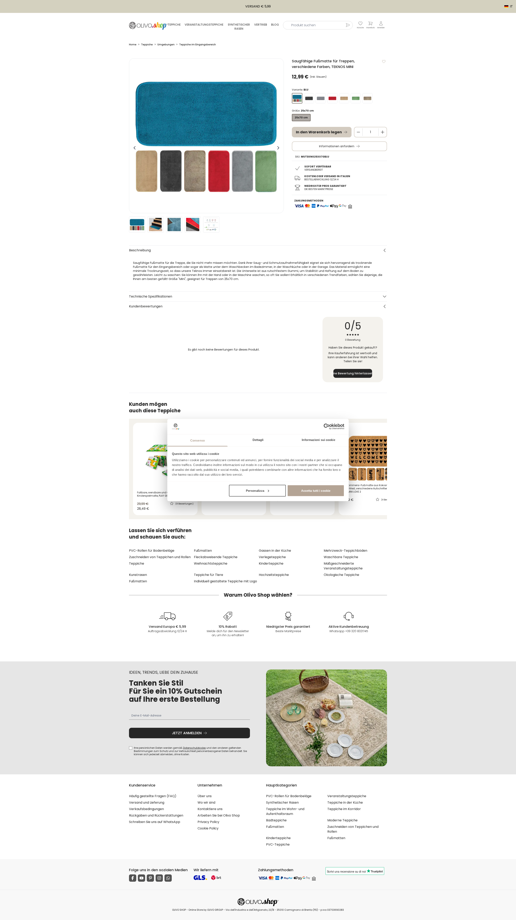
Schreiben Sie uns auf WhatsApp (154, 822)
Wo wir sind (206, 802)
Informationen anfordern (336, 146)
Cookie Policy (208, 828)
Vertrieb (260, 25)
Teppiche (174, 25)
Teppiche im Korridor (344, 809)
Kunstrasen (138, 574)
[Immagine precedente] (135, 148)
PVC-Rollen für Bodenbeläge (151, 550)
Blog (275, 25)
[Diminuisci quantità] (358, 132)
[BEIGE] (344, 98)
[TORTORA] (367, 98)
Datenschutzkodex (194, 748)
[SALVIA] (356, 98)
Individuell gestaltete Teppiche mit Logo (225, 581)
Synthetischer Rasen (239, 27)
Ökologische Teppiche (341, 574)
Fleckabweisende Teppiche (215, 557)
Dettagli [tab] (258, 440)
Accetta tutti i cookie (315, 490)
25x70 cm (301, 117)
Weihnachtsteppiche (210, 563)
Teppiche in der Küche (345, 802)
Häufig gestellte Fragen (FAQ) (152, 796)
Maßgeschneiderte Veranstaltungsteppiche (343, 566)
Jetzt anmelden (187, 732)
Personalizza (255, 490)
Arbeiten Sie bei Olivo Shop (219, 815)
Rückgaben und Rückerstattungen (156, 815)
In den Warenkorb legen (319, 132)
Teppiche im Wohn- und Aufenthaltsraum (285, 811)
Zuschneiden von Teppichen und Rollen (160, 557)
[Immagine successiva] (278, 148)
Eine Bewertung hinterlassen (352, 373)
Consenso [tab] (197, 440)
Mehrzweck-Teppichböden (345, 550)
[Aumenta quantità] (383, 132)
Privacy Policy (208, 822)
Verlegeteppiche (272, 557)
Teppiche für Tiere (208, 574)
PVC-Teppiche (278, 844)
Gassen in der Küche (275, 550)
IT (506, 6)
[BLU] (297, 98)
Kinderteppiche (271, 563)
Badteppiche (276, 820)
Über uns (205, 796)
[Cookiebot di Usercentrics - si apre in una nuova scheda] (326, 426)
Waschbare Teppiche (341, 557)
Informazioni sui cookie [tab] (318, 440)
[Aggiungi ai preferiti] (384, 61)
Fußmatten (203, 550)
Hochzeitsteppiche (274, 574)
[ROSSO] (332, 98)
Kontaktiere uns (210, 809)
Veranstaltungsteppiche (204, 25)
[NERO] (309, 98)
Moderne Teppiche (342, 820)
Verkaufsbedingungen (146, 809)
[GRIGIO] (321, 98)
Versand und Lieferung (146, 802)
